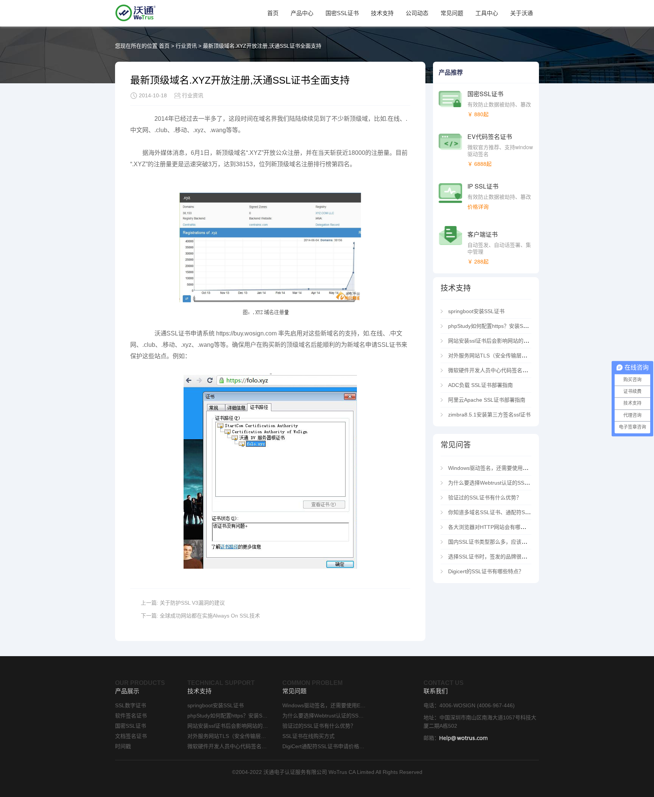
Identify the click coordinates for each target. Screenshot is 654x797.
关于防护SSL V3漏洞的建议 (192, 603)
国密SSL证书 (342, 13)
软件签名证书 (131, 716)
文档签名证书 (131, 736)
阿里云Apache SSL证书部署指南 (486, 400)
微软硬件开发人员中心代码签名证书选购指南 (502, 370)
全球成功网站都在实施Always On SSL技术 (210, 616)
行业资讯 (186, 46)
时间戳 (123, 746)
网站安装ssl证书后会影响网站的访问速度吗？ (501, 341)
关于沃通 (521, 13)
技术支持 (382, 13)
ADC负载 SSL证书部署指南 (480, 385)
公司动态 (417, 13)
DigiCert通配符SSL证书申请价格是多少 (324, 746)
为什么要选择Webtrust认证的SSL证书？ (495, 483)
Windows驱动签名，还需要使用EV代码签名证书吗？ (510, 468)
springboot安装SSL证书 (476, 311)
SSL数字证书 (130, 705)
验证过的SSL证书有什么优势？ (485, 497)
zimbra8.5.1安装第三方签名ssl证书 (489, 415)
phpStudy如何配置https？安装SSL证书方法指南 (504, 326)
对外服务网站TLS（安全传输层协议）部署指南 (503, 355)
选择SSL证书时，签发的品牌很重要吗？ (495, 557)
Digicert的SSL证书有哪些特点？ (486, 571)
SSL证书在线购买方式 (308, 736)
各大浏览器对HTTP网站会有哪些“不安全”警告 (502, 527)
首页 (273, 13)
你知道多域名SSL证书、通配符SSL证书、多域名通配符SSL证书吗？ (529, 512)
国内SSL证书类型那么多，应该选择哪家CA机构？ (507, 542)
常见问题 (452, 13)
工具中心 (486, 13)
